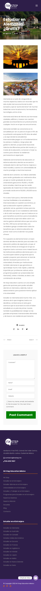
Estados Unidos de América (13, 538)
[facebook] (3, 586)
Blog (16, 33)
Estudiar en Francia (10, 545)
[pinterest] (7, 586)
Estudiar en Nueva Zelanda (13, 562)
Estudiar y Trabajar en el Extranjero (16, 491)
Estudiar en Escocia (10, 541)
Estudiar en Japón (10, 555)
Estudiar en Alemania (11, 528)
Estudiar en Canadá (10, 535)
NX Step (6, 477)
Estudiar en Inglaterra (11, 548)
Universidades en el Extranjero (14, 488)
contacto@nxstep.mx (13, 458)
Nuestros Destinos (10, 498)
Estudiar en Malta (9, 558)
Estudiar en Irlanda (10, 552)
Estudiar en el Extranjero (12, 481)
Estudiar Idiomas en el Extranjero (15, 484)
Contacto (7, 511)
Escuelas (6, 505)
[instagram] (10, 586)
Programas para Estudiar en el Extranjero (18, 494)
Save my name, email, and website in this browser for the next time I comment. (20, 404)
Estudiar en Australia (11, 531)
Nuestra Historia (9, 501)
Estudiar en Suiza (9, 565)
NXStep (8, 33)
